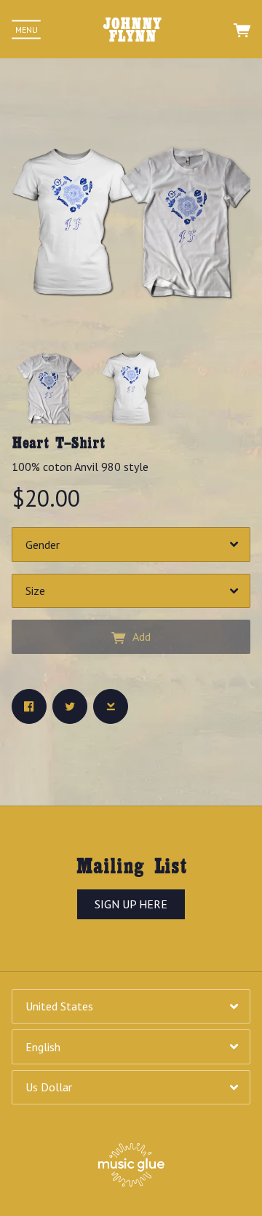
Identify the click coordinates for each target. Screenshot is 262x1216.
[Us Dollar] (131, 1087)
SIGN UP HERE (131, 904)
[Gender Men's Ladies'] (131, 544)
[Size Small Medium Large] (131, 591)
